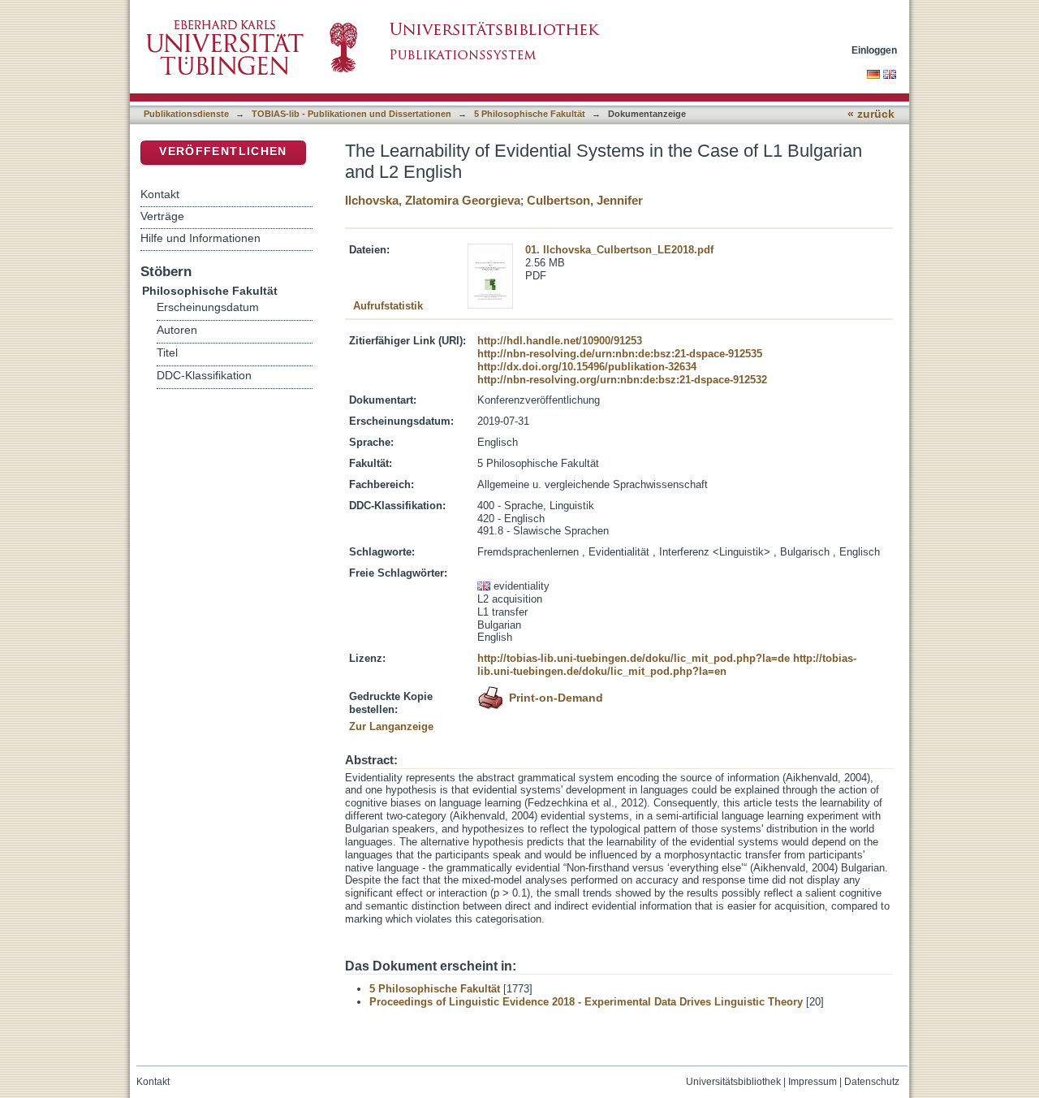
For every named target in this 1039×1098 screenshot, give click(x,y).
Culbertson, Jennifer (585, 200)
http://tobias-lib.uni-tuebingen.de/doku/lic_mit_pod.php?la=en (666, 664)
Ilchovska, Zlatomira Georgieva (432, 200)
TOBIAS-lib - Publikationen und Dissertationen (351, 114)
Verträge (162, 216)
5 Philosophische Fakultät (529, 114)
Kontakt (159, 194)
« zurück (871, 114)
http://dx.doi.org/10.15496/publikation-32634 (586, 367)
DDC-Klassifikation (204, 376)
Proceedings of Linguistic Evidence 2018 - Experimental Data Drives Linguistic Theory (586, 1002)
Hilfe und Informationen (200, 237)
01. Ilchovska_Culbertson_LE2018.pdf (619, 250)
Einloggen (874, 50)
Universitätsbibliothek (733, 1081)
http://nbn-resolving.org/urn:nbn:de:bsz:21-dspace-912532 (622, 380)
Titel (167, 353)
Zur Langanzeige (391, 726)
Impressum (812, 1081)
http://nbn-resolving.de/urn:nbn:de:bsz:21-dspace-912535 (619, 354)
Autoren (177, 330)
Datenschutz (871, 1081)
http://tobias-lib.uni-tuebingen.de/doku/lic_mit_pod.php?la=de (633, 658)
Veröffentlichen (223, 151)
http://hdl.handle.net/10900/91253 (559, 341)
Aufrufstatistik (388, 306)
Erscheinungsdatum (208, 307)
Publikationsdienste (186, 114)
